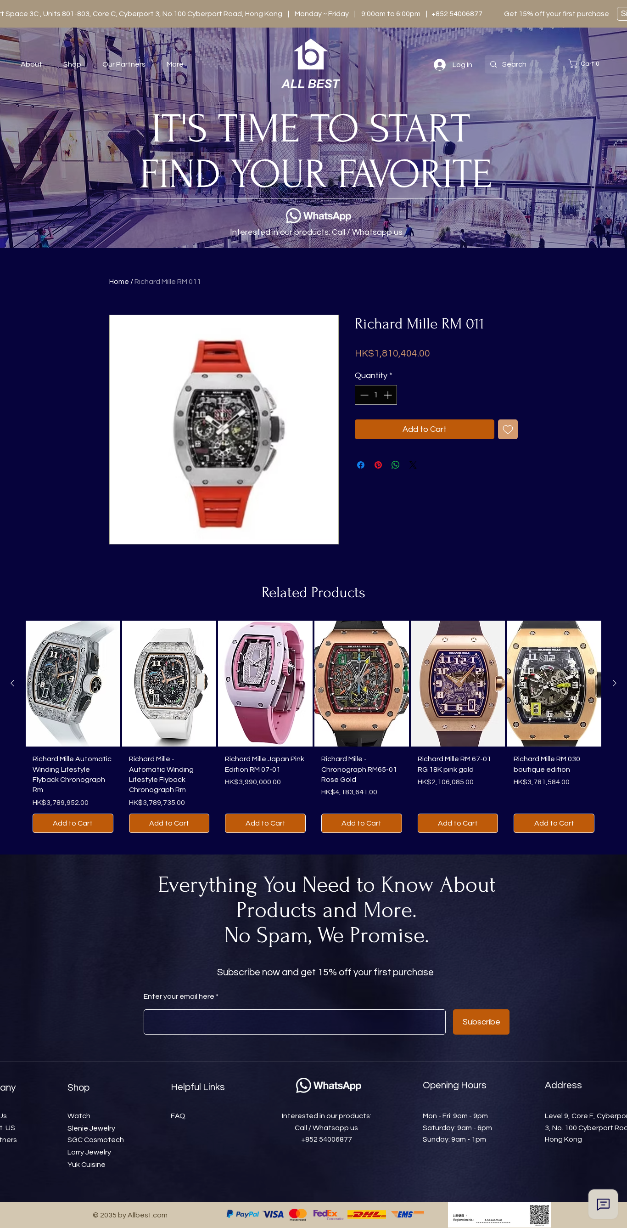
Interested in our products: (326, 1116)
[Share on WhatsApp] (395, 464)
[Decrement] (363, 394)
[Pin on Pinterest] (378, 464)
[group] (313, 730)
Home (119, 281)
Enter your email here (179, 996)
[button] (585, 63)
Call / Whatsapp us (326, 1128)
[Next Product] (614, 683)
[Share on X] (413, 464)
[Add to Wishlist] (508, 429)
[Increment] (388, 394)
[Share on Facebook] (360, 464)
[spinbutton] (375, 394)
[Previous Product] (12, 683)
